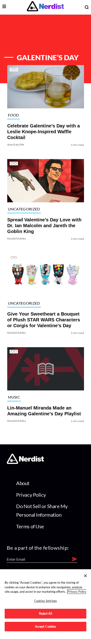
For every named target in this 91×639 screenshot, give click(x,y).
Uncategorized (24, 209)
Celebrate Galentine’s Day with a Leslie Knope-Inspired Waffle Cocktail (43, 131)
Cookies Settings (45, 601)
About (22, 483)
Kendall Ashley (16, 238)
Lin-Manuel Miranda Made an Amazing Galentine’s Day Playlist (44, 411)
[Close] (85, 576)
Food (13, 115)
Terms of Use (30, 526)
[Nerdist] (45, 7)
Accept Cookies (45, 626)
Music (14, 397)
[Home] (25, 462)
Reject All (45, 613)
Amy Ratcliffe (15, 144)
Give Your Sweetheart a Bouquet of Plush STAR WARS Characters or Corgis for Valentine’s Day (43, 319)
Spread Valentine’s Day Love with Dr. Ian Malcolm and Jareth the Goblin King (44, 225)
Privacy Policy (31, 495)
